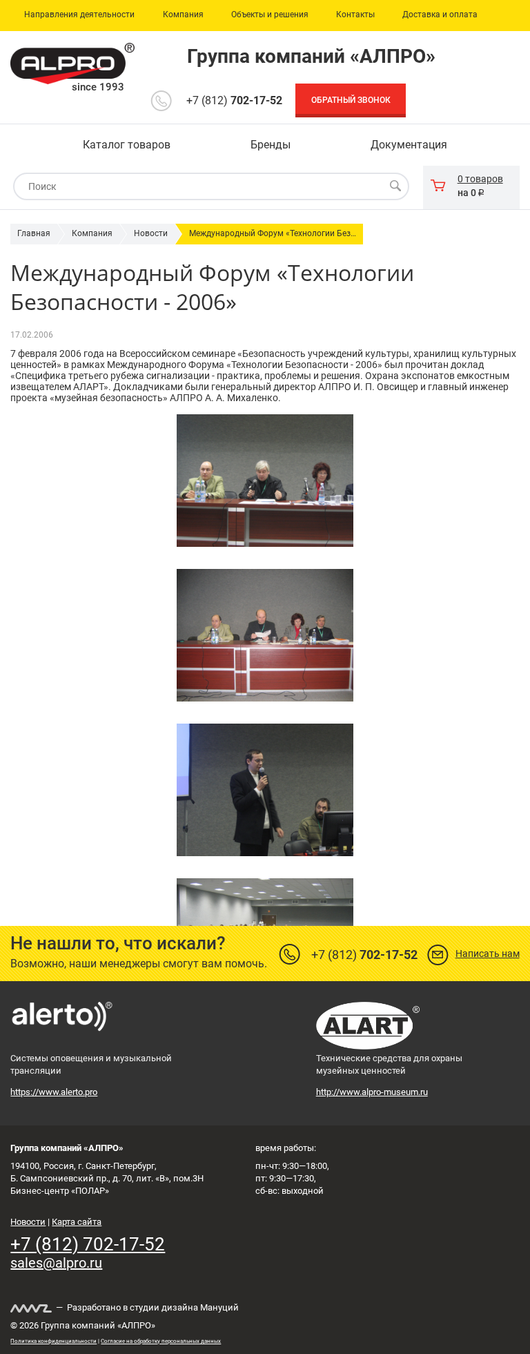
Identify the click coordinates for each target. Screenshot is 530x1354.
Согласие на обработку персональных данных (161, 1341)
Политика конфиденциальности (53, 1341)
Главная (33, 233)
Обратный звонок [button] (351, 100)
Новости (151, 233)
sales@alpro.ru (56, 1263)
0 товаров (480, 178)
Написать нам (487, 953)
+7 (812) (234, 100)
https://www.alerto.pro (53, 1092)
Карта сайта (76, 1222)
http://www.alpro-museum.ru (372, 1092)
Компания (92, 233)
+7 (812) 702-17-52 (87, 1244)
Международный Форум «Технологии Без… (272, 233)
